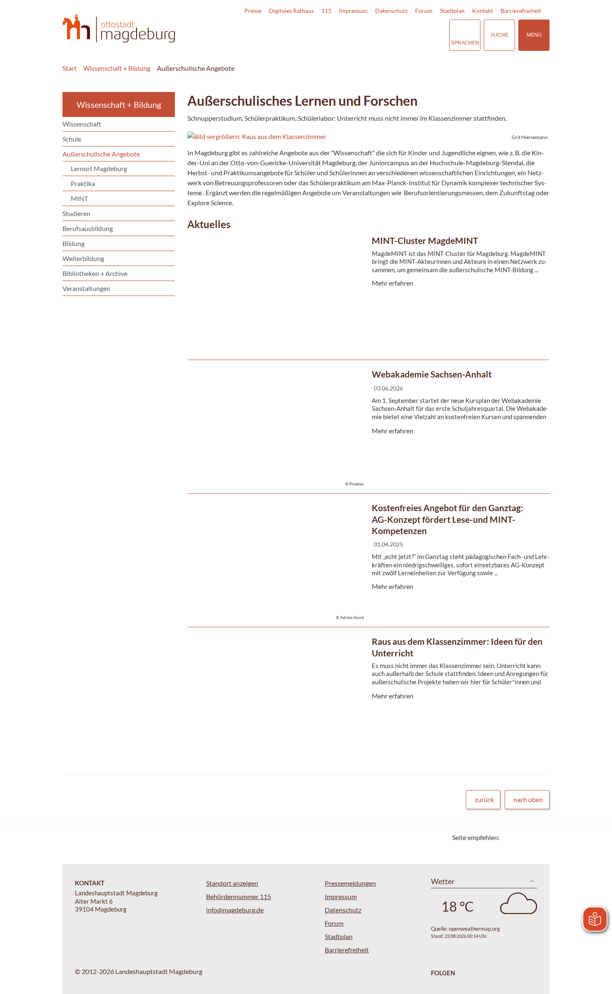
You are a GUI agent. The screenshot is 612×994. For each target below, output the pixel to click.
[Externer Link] (385, 35)
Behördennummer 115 (238, 896)
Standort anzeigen (232, 883)
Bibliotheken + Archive (94, 273)
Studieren (76, 213)
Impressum (353, 10)
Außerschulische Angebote (195, 68)
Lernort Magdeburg (99, 168)
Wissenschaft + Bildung (116, 68)
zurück (484, 799)
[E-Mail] (530, 837)
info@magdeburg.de (235, 910)
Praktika (83, 183)
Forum (424, 10)
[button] (368, 137)
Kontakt (482, 10)
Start (69, 68)
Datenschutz (391, 10)
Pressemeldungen (350, 883)
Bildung (73, 243)
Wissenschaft (81, 124)
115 (326, 10)
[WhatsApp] (540, 837)
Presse (252, 10)
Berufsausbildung (87, 228)
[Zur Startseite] (118, 28)
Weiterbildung (83, 258)
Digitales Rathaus (291, 10)
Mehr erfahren (366, 295)
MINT (79, 198)
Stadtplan (452, 10)
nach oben (528, 799)
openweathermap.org (474, 928)
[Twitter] (509, 837)
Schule (71, 139)
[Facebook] (519, 837)
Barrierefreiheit (520, 10)
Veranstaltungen (86, 288)
